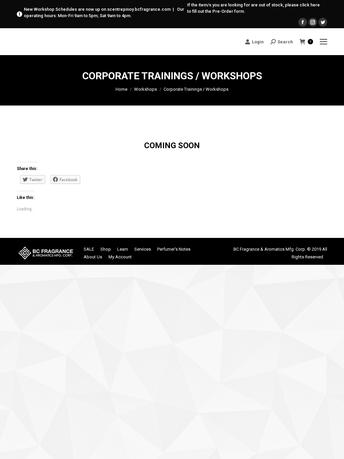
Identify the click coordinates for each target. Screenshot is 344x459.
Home (121, 89)
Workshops (145, 89)
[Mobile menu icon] (323, 41)
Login (258, 41)
